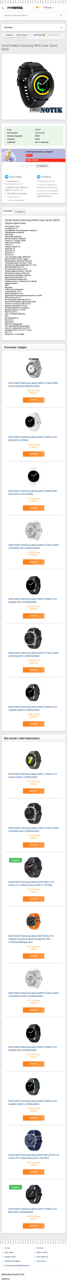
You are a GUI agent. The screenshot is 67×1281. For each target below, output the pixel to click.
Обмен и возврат (13, 1261)
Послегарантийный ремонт (17, 1265)
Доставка (9, 1252)
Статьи (40, 1248)
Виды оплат (10, 1257)
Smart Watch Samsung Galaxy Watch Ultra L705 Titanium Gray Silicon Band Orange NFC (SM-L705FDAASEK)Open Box (31, 939)
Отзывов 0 (42, 166)
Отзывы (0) (20, 212)
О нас (7, 1248)
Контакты (41, 1261)
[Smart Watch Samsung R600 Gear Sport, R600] (33, 114)
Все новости (42, 1257)
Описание (7, 211)
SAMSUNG (40, 133)
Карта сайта (42, 1252)
